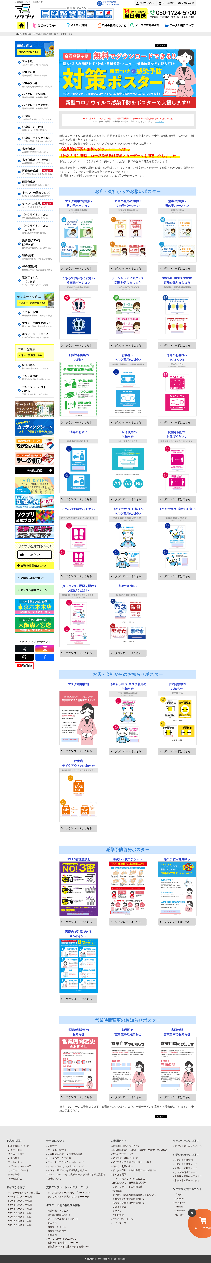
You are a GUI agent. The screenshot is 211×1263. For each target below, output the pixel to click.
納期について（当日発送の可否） (129, 1182)
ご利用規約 (118, 1215)
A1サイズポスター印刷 (19, 1217)
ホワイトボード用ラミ (35, 336)
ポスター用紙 (15, 1150)
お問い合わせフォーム (185, 1164)
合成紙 (37, 117)
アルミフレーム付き (35, 390)
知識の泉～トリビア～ (59, 1210)
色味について (54, 1178)
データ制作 (14, 1174)
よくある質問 (119, 1174)
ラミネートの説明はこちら (32, 303)
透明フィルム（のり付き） (35, 281)
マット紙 (36, 63)
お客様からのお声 (57, 1231)
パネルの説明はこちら (30, 355)
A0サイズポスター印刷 (19, 1213)
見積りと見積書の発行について (128, 1203)
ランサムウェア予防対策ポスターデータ (68, 1196)
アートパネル (15, 1162)
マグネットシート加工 (19, 1166)
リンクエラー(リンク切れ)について (66, 1166)
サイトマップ (119, 1223)
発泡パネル (35, 367)
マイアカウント (147, 3)
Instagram (179, 1202)
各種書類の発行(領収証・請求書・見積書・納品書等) (139, 1150)
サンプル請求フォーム (34, 590)
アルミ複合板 (36, 377)
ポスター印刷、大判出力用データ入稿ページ (135, 1170)
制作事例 (52, 1235)
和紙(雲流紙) (37, 268)
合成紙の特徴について (59, 1214)
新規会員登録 (119, 1207)
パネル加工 (14, 1158)
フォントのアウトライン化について (66, 1162)
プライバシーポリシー (124, 1219)
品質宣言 (52, 1222)
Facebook (179, 1210)
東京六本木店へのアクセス (188, 1180)
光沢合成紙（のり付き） (37, 161)
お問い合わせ (188, 3)
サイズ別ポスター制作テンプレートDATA (69, 1192)
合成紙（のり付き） (35, 128)
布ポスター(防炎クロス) (36, 194)
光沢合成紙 (35, 150)
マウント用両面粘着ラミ (37, 324)
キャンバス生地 (35, 205)
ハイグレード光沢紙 (35, 95)
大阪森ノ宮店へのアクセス (188, 1176)
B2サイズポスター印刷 (20, 1204)
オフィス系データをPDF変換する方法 (67, 1170)
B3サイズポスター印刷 (20, 1208)
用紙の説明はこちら (29, 52)
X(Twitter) (179, 1198)
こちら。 (160, 121)
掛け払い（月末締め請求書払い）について (134, 1194)
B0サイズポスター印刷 (20, 1196)
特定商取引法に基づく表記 (126, 1146)
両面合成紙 (37, 183)
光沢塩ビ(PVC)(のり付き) (37, 244)
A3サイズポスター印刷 (19, 1225)
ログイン (34, 554)
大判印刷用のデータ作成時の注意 (65, 1154)
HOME (18, 34)
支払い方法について (122, 1154)
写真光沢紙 (36, 74)
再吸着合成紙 (37, 172)
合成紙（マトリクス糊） (37, 139)
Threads (178, 1206)
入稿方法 (52, 1146)
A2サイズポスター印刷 (19, 1221)
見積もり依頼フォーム (185, 1168)
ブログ (177, 1194)
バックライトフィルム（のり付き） (35, 229)
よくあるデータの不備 (59, 1158)
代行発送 (117, 1190)
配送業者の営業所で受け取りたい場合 (132, 1162)
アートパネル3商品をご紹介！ (63, 1218)
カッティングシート (18, 1170)
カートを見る (168, 3)
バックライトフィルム (35, 216)
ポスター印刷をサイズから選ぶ (24, 1192)
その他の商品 (35, 470)
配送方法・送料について (125, 1158)
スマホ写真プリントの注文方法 (128, 1178)
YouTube (179, 1214)
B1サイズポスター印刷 (20, 1200)
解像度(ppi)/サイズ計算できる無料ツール (69, 1246)
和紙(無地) (37, 257)
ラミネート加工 (37, 314)
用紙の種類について (18, 1146)
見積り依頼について (32, 577)
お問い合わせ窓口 (183, 1160)
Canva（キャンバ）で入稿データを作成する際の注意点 (76, 1174)
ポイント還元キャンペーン (188, 1146)
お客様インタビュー (58, 1227)
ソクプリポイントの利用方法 (127, 1186)
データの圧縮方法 (57, 1150)
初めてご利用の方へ (122, 1166)
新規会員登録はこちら (34, 565)
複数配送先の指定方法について (128, 1199)
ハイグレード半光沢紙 (35, 106)
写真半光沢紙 (37, 85)
